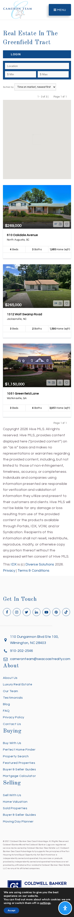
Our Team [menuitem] (10, 691)
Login (16, 54)
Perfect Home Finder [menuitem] (19, 749)
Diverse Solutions (39, 564)
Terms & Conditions (34, 570)
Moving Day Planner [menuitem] (18, 821)
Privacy (9, 570)
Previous (51, 96)
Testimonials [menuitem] (13, 697)
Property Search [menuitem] (16, 756)
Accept (11, 910)
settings (45, 903)
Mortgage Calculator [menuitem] (19, 776)
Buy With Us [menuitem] (12, 743)
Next (69, 96)
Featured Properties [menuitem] (19, 762)
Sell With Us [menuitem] (12, 795)
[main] (37, 287)
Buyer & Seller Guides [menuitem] (19, 769)
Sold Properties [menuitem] (15, 808)
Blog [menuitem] (6, 704)
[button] (30, 140)
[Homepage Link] (17, 9)
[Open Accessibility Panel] (65, 908)
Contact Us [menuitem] (12, 724)
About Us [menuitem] (10, 677)
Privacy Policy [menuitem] (13, 717)
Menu (61, 10)
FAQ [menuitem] (6, 710)
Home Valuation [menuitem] (15, 801)
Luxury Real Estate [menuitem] (17, 684)
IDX (14, 564)
